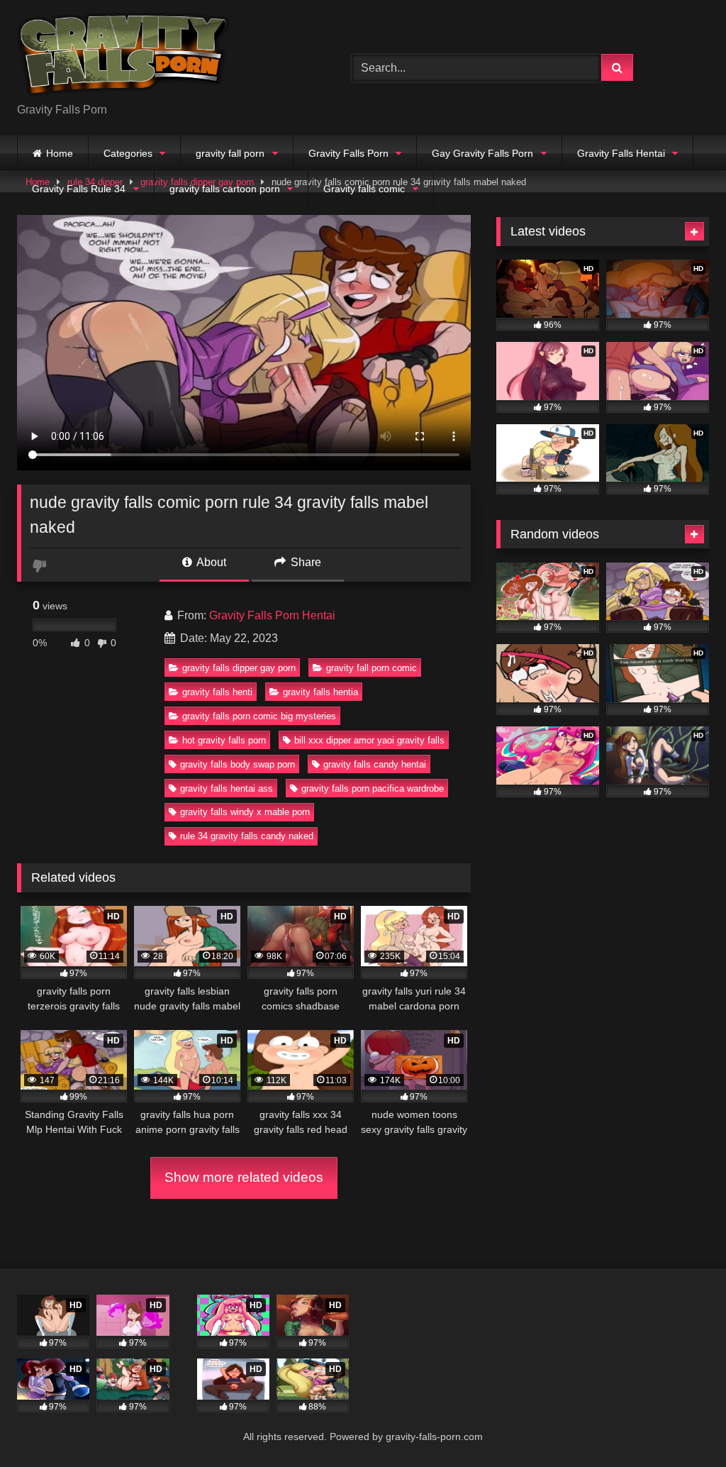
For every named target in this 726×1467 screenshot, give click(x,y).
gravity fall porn (230, 153)
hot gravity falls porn (224, 740)
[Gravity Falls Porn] (162, 56)
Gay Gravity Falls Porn (482, 153)
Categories (128, 153)
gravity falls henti (217, 692)
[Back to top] (682, 1425)
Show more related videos (243, 1177)
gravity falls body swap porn (237, 764)
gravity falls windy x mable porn (245, 812)
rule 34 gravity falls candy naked (246, 836)
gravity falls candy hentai (374, 764)
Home (59, 153)
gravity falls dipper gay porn (239, 668)
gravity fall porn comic (371, 668)
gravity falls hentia (320, 692)
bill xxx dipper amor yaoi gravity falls (369, 740)
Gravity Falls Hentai (621, 153)
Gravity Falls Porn (348, 153)
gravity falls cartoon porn (224, 188)
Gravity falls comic (364, 188)
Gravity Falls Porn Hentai (272, 615)
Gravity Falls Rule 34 (78, 188)
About (210, 562)
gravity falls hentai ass (226, 788)
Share (304, 562)
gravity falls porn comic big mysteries (259, 716)
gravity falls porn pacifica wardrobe (372, 788)
